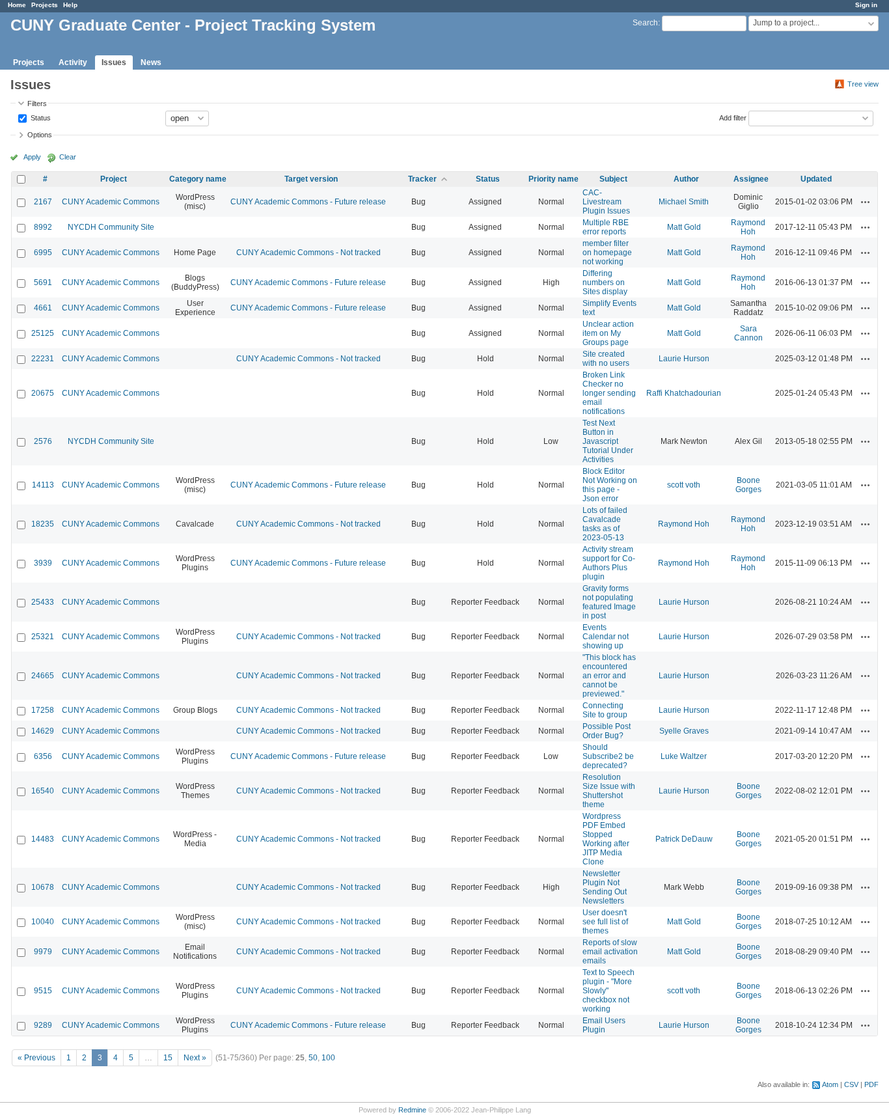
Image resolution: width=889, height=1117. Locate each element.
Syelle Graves (684, 731)
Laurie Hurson (684, 358)
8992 (43, 227)
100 (328, 1057)
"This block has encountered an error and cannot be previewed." (609, 675)
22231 (42, 358)
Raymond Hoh (748, 227)
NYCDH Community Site (111, 227)
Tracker (422, 179)
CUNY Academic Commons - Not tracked (308, 252)
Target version (311, 179)
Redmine (412, 1110)
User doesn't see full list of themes (605, 921)
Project (113, 179)
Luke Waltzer (684, 756)
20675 (42, 393)
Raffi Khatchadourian (683, 393)
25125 (42, 333)
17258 (42, 710)
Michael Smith (684, 201)
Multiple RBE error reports (605, 227)
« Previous (36, 1057)
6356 (43, 756)
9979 (43, 951)
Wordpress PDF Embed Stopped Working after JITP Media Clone (605, 839)
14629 (42, 731)
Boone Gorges (748, 485)
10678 (42, 887)
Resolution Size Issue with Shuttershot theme (608, 791)
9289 (43, 1025)
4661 (43, 307)
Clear (67, 157)
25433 (42, 602)
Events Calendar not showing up (605, 636)
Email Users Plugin (603, 1025)
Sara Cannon (748, 333)
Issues (114, 62)
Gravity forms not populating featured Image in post (609, 602)
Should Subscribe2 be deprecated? (608, 756)
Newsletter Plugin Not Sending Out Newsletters (604, 887)
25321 (42, 636)
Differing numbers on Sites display (604, 282)
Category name (197, 179)
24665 (42, 675)
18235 (42, 524)
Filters (37, 103)
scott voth (683, 485)
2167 (43, 201)
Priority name (553, 179)
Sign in (866, 4)
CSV (851, 1084)
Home (17, 4)
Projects (44, 4)
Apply (32, 157)
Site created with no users (605, 359)
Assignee (751, 179)
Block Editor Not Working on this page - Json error (609, 485)
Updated (816, 179)
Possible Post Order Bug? (606, 731)
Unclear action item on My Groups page (608, 333)
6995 (43, 252)
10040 (42, 921)
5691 (43, 282)
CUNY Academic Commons (110, 201)
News (151, 62)
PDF (871, 1084)
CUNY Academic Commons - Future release (308, 201)
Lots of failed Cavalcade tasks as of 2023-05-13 (604, 524)
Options (39, 135)
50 (313, 1057)
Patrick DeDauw (684, 839)
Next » (195, 1057)
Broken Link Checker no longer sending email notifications (609, 393)
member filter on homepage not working (607, 252)
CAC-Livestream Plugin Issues (606, 201)
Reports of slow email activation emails (610, 951)
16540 (42, 790)
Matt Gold (684, 227)
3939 (43, 563)
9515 (43, 990)
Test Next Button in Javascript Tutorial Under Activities (607, 441)
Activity (73, 62)
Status (40, 117)
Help (70, 4)
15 (167, 1057)
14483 (42, 839)
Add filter (732, 117)
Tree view (863, 84)
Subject (613, 179)
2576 (43, 441)
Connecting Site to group (604, 710)
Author (686, 179)
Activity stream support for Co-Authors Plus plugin (608, 563)
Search (645, 22)
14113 (43, 485)
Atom (830, 1084)
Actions (865, 202)
